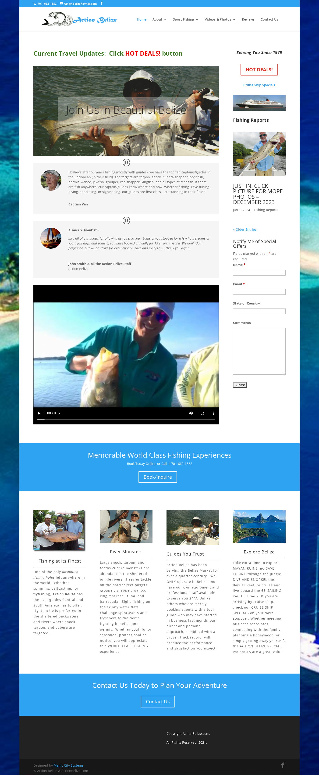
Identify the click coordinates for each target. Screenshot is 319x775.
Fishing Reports (266, 210)
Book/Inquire (158, 477)
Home (141, 20)
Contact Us (269, 20)
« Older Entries (244, 229)
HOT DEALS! (259, 69)
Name (239, 264)
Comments (242, 322)
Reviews (248, 20)
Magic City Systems (69, 765)
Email (239, 284)
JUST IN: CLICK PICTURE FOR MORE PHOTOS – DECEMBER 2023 (258, 194)
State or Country (246, 303)
